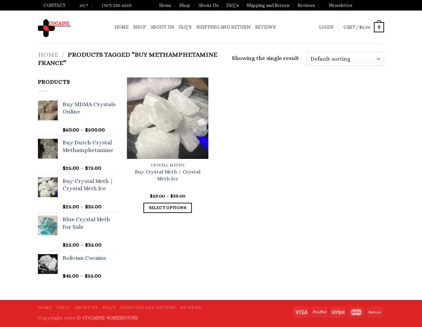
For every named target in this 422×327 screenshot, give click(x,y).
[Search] (107, 27)
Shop (184, 5)
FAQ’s (232, 5)
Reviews (306, 5)
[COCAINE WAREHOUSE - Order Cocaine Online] (66, 27)
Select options (167, 207)
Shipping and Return (268, 5)
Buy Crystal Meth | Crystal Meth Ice (167, 175)
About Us (208, 5)
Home (165, 5)
